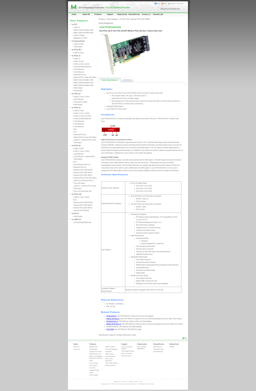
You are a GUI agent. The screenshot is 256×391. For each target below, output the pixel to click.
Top (185, 338)
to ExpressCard (78, 41)
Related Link (158, 14)
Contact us (146, 14)
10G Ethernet (79, 99)
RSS (165, 3)
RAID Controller (110, 346)
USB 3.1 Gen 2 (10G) (81, 64)
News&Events (134, 14)
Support (110, 14)
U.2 (75, 132)
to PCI (74, 24)
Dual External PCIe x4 (82, 164)
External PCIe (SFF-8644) (83, 170)
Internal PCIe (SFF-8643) (83, 172)
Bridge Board (93, 346)
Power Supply (93, 375)
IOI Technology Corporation (104, 7)
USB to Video (109, 354)
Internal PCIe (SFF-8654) (83, 175)
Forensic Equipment (111, 349)
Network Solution (110, 365)
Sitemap (172, 3)
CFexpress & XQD (80, 102)
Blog (158, 3)
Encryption (108, 351)
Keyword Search (126, 356)
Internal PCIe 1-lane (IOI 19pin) (85, 77)
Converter (92, 368)
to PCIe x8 (76, 146)
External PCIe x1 (80, 75)
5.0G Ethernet (79, 69)
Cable (91, 372)
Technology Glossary (127, 351)
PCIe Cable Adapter (111, 363)
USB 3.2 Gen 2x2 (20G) (82, 116)
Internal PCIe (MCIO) (81, 210)
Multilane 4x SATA (80, 38)
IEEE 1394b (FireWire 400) (83, 83)
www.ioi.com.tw (120, 381)
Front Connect (93, 363)
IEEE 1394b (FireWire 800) (83, 33)
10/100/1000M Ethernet (82, 67)
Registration (122, 14)
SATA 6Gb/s (78, 91)
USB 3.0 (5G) (79, 44)
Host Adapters (112, 19)
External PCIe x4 (80, 135)
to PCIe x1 (76, 56)
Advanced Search (126, 353)
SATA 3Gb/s (78, 47)
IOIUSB (171, 346)
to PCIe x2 (76, 94)
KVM (90, 360)
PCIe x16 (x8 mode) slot (82, 191)
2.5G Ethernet (79, 72)
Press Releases (158, 351)
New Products (157, 346)
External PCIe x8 (80, 167)
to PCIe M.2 (76, 50)
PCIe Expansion (110, 356)
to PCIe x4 (76, 108)
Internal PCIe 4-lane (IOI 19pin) (85, 137)
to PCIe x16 (76, 194)
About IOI (86, 14)
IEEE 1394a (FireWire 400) (83, 30)
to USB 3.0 (76, 219)
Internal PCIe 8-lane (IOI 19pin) (85, 178)
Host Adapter (93, 349)
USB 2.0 (77, 27)
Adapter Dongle (94, 370)
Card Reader (93, 365)
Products (98, 14)
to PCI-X (75, 213)
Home (74, 14)
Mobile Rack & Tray (95, 354)
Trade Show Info (158, 349)
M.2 (75, 129)
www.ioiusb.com (135, 381)
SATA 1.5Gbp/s (79, 35)
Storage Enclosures (95, 351)
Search (181, 3)
